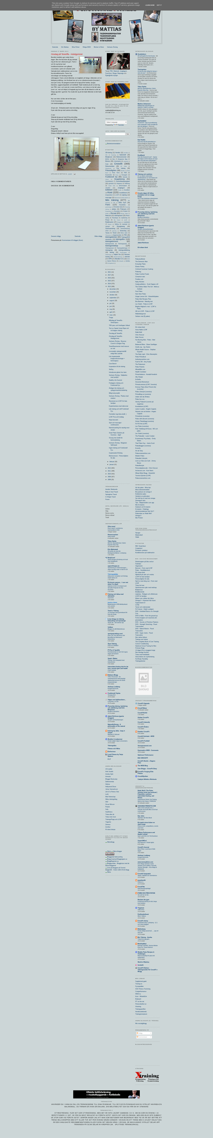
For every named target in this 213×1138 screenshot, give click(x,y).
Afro (106, 155)
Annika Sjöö (109, 774)
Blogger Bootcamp (111, 779)
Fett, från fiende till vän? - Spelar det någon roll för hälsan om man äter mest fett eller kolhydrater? (148, 158)
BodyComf (111, 558)
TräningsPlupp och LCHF (113, 819)
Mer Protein (139, 518)
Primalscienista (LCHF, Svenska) (146, 384)
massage (108, 197)
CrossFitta (141, 887)
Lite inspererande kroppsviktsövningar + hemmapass (117, 359)
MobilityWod (142, 944)
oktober (112, 295)
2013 (109, 286)
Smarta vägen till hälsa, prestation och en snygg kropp (146, 195)
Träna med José (110, 817)
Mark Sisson (139, 337)
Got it (159, 5)
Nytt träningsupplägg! (144, 888)
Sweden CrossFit (143, 731)
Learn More (150, 5)
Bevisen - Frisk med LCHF (143, 568)
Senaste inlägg (56, 236)
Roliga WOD (87, 47)
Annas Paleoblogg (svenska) (144, 421)
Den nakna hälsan (141, 637)
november (112, 292)
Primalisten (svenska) (142, 416)
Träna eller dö (109, 814)
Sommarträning (110, 228)
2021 (109, 272)
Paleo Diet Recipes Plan (143, 299)
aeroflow (126, 152)
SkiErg (117, 224)
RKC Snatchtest (140, 546)
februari (112, 461)
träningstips (109, 250)
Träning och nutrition (145, 174)
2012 (109, 468)
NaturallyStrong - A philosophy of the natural (116, 725)
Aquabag (113, 155)
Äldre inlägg (98, 236)
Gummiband (109, 181)
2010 (109, 474)
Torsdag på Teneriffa (115, 333)
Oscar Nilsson (109, 804)
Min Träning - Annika (145, 937)
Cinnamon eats (140, 276)
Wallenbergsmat (140, 314)
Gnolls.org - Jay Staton (142, 347)
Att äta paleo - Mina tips (143, 487)
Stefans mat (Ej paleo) (142, 316)
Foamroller (108, 175)
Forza (116, 175)
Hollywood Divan (110, 786)
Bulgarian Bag (122, 159)
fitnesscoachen (113, 534)
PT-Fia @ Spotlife (114, 650)
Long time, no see (113, 701)
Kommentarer (142, 1037)
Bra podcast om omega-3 (143, 492)
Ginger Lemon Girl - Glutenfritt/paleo (147, 296)
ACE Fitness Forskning (142, 989)
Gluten (107, 179)
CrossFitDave (142, 708)
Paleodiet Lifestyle (141, 458)
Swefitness (108, 812)
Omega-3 (138, 515)
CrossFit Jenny (143, 921)
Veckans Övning (112, 47)
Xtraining (138, 1006)
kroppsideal (108, 195)
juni (110, 306)
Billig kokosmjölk (114, 393)
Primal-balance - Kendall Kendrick (146, 374)
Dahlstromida (109, 781)
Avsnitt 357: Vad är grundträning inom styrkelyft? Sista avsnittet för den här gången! (148, 124)
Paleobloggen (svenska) (143, 446)
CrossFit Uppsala (143, 703)
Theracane (108, 235)
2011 (109, 471)
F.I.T (109, 759)
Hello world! (111, 536)
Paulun (107, 807)
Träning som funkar (141, 639)
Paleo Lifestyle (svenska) (143, 391)
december (112, 289)
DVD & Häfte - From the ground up (146, 615)
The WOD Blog (143, 765)
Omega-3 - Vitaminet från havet (145, 600)
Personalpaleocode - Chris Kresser (146, 468)
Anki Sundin (109, 771)
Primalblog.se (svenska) (143, 394)
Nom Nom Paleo (140, 294)
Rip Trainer (117, 220)
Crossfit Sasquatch (144, 874)
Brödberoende (139, 592)
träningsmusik (109, 243)
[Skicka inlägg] (74, 174)
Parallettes (122, 204)
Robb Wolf (138, 332)
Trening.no (138, 984)
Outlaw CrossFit (143, 717)
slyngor (107, 226)
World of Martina (143, 962)
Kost (109, 192)
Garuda (125, 177)
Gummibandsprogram (123, 181)
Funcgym (124, 175)
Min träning (112, 200)
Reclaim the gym (143, 899)
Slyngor (137, 533)
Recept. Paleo (124, 213)
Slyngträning (121, 226)
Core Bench (112, 363)
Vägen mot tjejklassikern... (117, 700)
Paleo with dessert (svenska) (144, 419)
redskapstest (118, 215)
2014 (109, 283)
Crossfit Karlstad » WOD (146, 736)
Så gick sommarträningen (145, 229)
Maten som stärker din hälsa (144, 598)
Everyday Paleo (140, 264)
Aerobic (117, 152)
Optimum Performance (145, 755)
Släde (137, 537)
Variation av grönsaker (142, 496)
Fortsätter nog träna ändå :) (117, 414)
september (113, 297)
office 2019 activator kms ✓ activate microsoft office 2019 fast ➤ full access (148, 809)
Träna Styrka (142, 86)
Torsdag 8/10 (112, 695)
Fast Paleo (138, 291)
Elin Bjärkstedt (113, 549)
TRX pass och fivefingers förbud (119, 325)
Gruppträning (119, 179)
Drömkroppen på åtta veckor (144, 561)
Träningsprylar (122, 243)
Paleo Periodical (140, 357)
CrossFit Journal (143, 847)
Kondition (127, 190)
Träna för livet (139, 585)
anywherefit (142, 880)
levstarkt (140, 965)
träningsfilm (120, 239)
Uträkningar (108, 254)
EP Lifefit (124, 166)
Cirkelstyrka (117, 161)
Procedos (117, 211)
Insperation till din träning (117, 366)
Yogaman (141, 908)
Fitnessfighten (110, 170)
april (111, 312)
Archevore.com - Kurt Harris (144, 470)
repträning (124, 217)
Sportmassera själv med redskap (146, 587)
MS (114, 202)
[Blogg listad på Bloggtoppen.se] (116, 859)
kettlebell (108, 190)
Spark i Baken (112, 658)
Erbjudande (108, 168)
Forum (107, 499)
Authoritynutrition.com (142, 359)
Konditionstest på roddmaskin (144, 552)
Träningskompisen (141, 1014)
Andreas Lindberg (144, 855)
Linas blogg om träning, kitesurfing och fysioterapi (117, 620)
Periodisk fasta (118, 207)
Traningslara (142, 69)
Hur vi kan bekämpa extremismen (148, 198)
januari (111, 464)
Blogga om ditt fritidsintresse (116, 629)
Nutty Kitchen (139, 282)
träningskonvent (111, 241)
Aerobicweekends (141, 1011)
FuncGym (108, 73)
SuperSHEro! (142, 841)
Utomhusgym (123, 252)
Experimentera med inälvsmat (118, 406)
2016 (109, 278)
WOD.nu (138, 994)
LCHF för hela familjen (142, 577)
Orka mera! (111, 526)
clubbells (125, 161)
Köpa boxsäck (113, 420)
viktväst (127, 256)
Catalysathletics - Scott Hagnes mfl (146, 284)
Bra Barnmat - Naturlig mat (144, 301)
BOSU (107, 159)
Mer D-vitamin (139, 505)
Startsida (55, 47)
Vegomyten (139, 566)
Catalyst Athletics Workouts (147, 779)
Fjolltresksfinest (143, 914)
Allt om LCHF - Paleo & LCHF (145, 311)
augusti (112, 300)
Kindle (119, 190)
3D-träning (108, 152)
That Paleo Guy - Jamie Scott (145, 443)
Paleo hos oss (140, 399)
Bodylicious (139, 590)
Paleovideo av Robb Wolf (143, 513)
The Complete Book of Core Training (147, 641)
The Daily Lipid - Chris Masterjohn (146, 354)
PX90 (106, 213)
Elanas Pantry (139, 266)
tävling (112, 252)
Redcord (116, 71)
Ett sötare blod (143, 247)
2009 (109, 477)
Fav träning (121, 168)
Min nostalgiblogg (141, 1023)
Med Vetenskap (110, 796)
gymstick (111, 183)
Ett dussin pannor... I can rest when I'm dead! (118, 583)
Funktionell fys (111, 177)
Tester (115, 233)
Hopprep (119, 183)
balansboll (123, 155)
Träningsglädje (113, 574)
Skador (110, 224)
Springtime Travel (111, 494)
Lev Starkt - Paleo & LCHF (144, 304)
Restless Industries (143, 217)
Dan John (141, 816)
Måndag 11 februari (113, 734)
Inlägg (140, 1033)
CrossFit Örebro (143, 727)
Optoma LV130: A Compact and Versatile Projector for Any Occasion (117, 587)
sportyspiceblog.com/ (115, 633)
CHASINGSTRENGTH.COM (147, 806)
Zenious (107, 824)
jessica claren (112, 602)
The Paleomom (140, 364)
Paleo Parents (139, 367)
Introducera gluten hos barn (117, 372)
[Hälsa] (108, 851)
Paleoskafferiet (140, 259)
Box (113, 159)
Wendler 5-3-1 (119, 259)
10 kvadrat (108, 769)
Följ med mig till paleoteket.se (147, 141)
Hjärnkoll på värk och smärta (144, 574)
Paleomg (138, 271)
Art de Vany (139, 451)
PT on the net (139, 1001)
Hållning (127, 183)
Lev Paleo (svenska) (142, 426)
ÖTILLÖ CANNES (113, 645)
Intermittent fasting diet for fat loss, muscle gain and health (118, 667)
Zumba (128, 261)
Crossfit (118, 163)
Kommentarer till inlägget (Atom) (72, 240)
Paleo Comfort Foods (142, 274)
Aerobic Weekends (111, 489)
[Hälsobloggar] (109, 842)
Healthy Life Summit (115, 380)
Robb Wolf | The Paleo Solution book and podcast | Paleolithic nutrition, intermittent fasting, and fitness (147, 794)
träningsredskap (111, 246)
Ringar (115, 73)
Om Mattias (65, 47)
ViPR (110, 259)
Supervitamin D (140, 603)
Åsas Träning (112, 644)
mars (111, 315)
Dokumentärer (109, 166)
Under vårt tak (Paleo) (142, 397)
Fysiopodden (139, 986)
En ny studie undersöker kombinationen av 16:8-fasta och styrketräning (147, 177)
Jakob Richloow (143, 243)
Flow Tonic (116, 172)
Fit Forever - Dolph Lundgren (144, 609)
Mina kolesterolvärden (142, 489)
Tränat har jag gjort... (144, 939)
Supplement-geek (141, 981)
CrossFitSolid (142, 713)
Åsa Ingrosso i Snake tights (146, 842)
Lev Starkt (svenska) (142, 433)
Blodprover (108, 157)
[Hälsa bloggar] (116, 851)
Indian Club (111, 185)
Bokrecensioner (121, 157)
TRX (111, 71)
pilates (114, 209)
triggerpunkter (117, 235)
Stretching (123, 231)
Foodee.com (139, 279)
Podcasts (123, 209)
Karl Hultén (141, 140)
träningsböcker (111, 237)
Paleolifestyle (139, 465)
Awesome (111, 598)
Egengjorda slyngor (111, 75)
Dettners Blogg (113, 675)
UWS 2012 (141, 909)
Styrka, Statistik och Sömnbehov (147, 875)
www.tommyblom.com (145, 862)
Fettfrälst (138, 564)
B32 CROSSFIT (143, 758)
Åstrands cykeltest (141, 550)
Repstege (120, 73)
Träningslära (112, 745)
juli (110, 303)
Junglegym (123, 71)
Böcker (107, 161)
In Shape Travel (110, 497)
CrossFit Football (144, 741)
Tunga (111, 317)
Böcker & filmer (99, 47)
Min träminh (125, 197)
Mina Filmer (75, 47)
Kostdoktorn (142, 54)
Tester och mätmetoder (142, 607)
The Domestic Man (141, 261)
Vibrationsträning (117, 256)
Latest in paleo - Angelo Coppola (145, 409)
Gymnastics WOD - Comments (148, 750)
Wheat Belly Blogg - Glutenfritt (145, 473)
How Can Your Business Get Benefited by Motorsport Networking (116, 637)
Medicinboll (139, 535)
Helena (107, 784)
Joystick (107, 188)
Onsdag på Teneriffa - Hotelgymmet (67, 54)
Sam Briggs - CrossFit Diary (147, 768)
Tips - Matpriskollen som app (144, 502)
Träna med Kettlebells (142, 654)
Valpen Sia (117, 254)
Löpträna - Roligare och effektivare (146, 594)
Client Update (112, 670)
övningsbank (110, 263)
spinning (114, 230)
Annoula (108, 776)
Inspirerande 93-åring (115, 453)
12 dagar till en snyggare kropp (145, 650)
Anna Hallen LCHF (141, 330)
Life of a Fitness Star (112, 792)
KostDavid (141, 155)
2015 (109, 281)
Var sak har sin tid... (143, 895)
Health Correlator (140, 372)
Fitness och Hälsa (114, 748)
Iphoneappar (123, 185)
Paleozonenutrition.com (142, 453)
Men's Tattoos (142, 916)
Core (106, 164)
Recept (113, 213)
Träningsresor (109, 248)
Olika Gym (122, 202)
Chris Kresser (139, 335)
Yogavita (108, 822)
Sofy (106, 809)
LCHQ (137, 605)
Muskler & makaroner (115, 739)
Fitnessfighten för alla (142, 579)
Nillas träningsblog (111, 799)
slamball (124, 224)
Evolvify (138, 448)
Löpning (124, 195)
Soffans (110, 627)
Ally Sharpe (139, 377)
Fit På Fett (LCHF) (141, 424)
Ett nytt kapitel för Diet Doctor (146, 56)
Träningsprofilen (140, 1009)
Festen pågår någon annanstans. (118, 741)
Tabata (107, 233)
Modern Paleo (139, 456)
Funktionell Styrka (114, 693)
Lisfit (106, 794)
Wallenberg (141, 929)
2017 (109, 275)
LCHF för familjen (141, 596)
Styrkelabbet (142, 121)
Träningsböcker (140, 661)
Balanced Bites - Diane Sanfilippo (146, 344)
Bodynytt (138, 999)
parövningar (108, 207)
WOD (128, 258)
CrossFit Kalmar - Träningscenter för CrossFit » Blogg (148, 969)
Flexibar (123, 170)
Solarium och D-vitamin (142, 507)
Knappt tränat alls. (143, 857)
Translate (121, 125)
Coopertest (138, 548)
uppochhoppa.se (113, 566)
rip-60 (125, 220)
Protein (125, 211)
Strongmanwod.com (145, 746)
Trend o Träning (113, 611)
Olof (106, 802)
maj (110, 309)
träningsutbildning (124, 250)
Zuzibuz (107, 827)
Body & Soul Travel (111, 492)
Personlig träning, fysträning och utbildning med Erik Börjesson (147, 213)
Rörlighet (119, 222)
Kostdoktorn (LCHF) (141, 406)
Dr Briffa (138, 379)
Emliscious (111, 751)
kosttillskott (123, 193)
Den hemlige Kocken (142, 652)
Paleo (107, 205)
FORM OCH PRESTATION (146, 893)
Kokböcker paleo (140, 494)
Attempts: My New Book (145, 818)
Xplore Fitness (111, 261)
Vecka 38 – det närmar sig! (116, 622)
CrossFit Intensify (144, 722)
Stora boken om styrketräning (144, 657)
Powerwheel (108, 211)
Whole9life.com (140, 369)
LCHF (117, 195)
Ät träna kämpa (110, 829)
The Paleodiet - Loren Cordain (144, 436)
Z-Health (121, 261)
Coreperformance (140, 991)
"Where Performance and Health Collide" (146, 833)
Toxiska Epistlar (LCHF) (143, 475)
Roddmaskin (109, 222)
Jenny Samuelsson (111, 789)
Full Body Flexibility (141, 659)
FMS (125, 172)
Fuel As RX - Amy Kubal (143, 362)
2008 (109, 479)
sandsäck (127, 222)
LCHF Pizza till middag (116, 417)
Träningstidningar (122, 248)
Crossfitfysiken (143, 776)
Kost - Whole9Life (141, 996)
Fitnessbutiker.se (140, 1004)
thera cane (124, 233)
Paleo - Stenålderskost (142, 570)
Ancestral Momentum (142, 382)
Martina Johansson (144, 104)
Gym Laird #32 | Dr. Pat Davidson (148, 836)
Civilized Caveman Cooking (144, 269)
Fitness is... (141, 882)
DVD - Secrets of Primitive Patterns (146, 622)
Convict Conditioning (142, 644)
